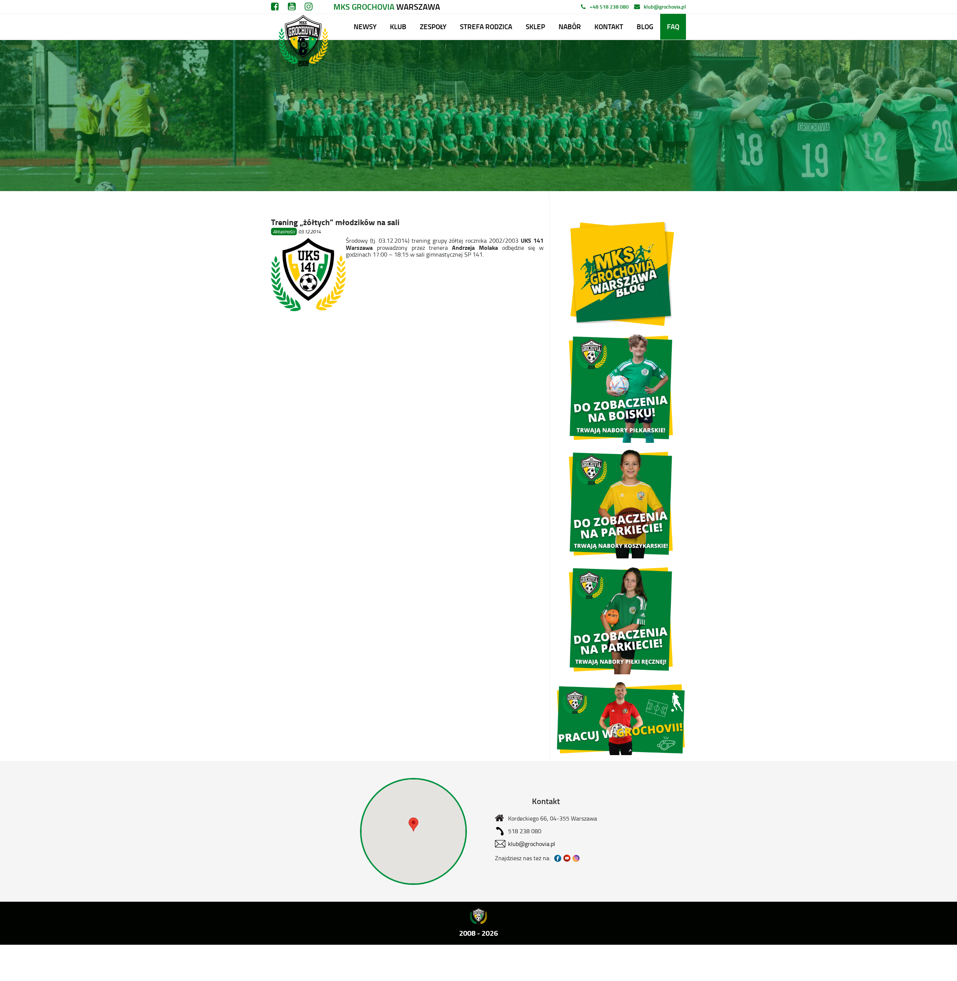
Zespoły (433, 26)
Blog (645, 26)
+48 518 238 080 (609, 6)
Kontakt (608, 26)
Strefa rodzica (486, 26)
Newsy (365, 26)
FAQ (673, 26)
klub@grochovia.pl (665, 6)
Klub (398, 26)
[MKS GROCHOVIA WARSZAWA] (302, 27)
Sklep (535, 26)
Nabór (569, 26)
